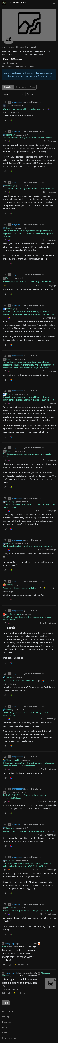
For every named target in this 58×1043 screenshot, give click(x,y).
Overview (8, 87)
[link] (48, 109)
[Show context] (44, 109)
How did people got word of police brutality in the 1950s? (27, 282)
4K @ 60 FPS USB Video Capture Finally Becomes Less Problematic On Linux (25, 796)
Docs (4, 1027)
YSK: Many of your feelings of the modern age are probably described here (27, 618)
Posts (32, 87)
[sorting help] (28, 94)
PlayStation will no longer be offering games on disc (24, 831)
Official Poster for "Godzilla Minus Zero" (19, 681)
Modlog (5, 1017)
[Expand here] (51, 983)
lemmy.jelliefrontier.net (10, 989)
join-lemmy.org (9, 1038)
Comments (21, 87)
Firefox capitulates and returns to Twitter (20, 588)
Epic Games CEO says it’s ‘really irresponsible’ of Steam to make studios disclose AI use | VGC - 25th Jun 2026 (27, 865)
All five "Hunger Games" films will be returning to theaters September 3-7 (26, 714)
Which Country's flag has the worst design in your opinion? (27, 911)
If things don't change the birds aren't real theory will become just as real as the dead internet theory (28, 764)
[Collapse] (5, 102)
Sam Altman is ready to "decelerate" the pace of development (28, 546)
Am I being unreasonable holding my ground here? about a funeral (27, 455)
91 (5, 965)
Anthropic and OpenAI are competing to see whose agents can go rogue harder (29, 506)
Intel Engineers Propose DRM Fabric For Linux (22, 109)
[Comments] (51, 954)
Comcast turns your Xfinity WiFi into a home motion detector (28, 138)
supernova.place (16, 2)
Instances (6, 1022)
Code (4, 1033)
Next (5, 1003)
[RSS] (32, 94)
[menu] (54, 3)
